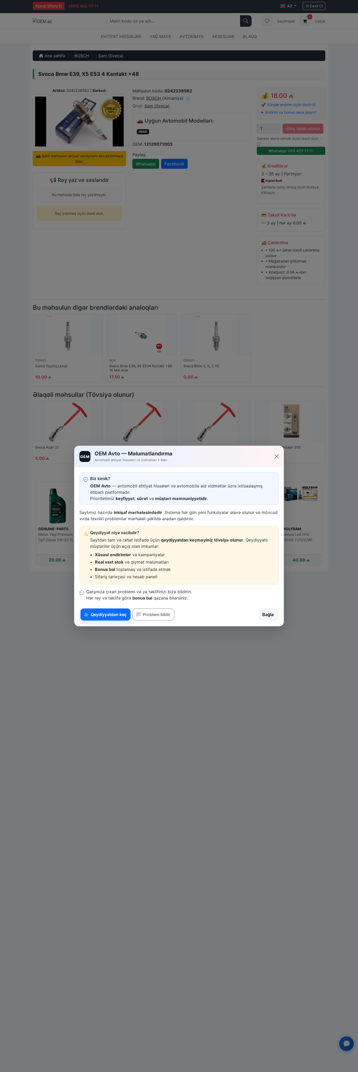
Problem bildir (156, 614)
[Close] (276, 456)
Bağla (268, 614)
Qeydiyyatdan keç (108, 614)
